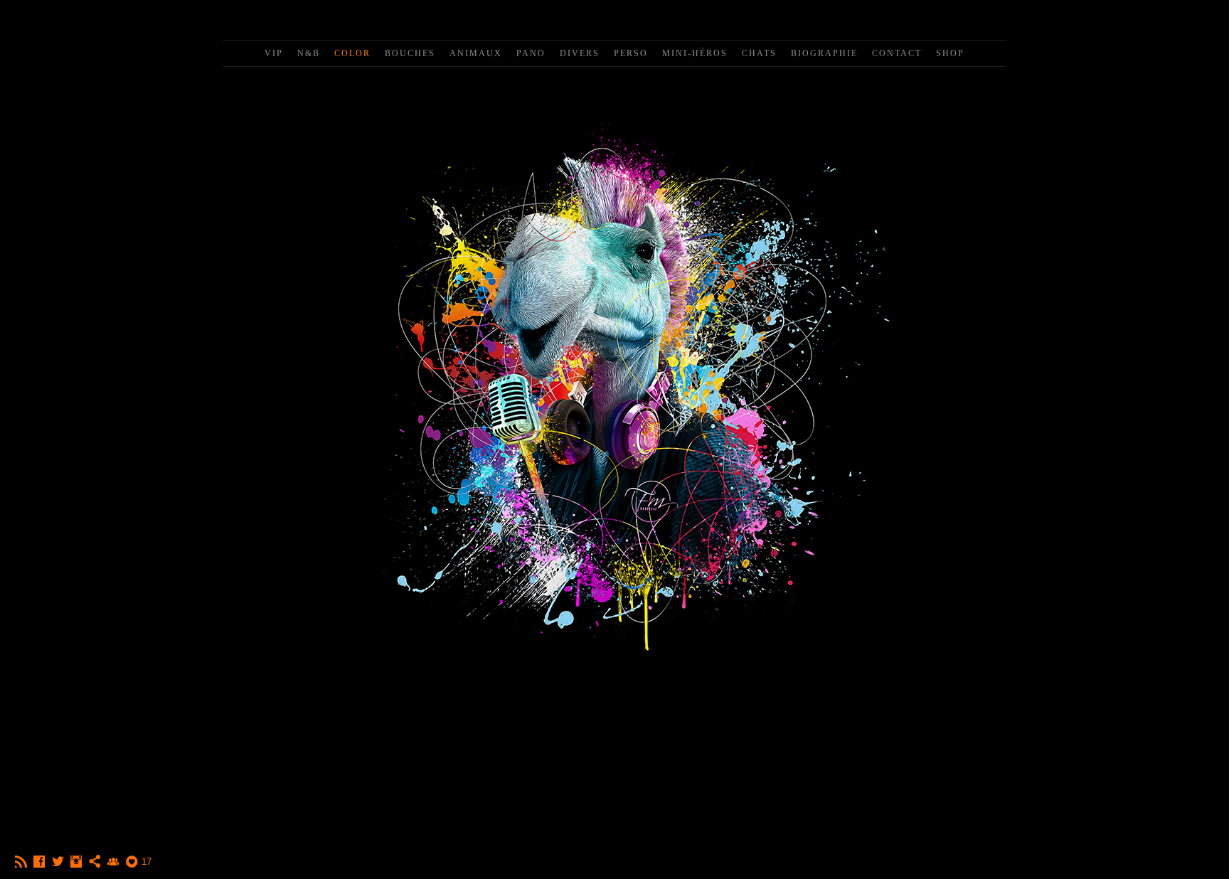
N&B (308, 53)
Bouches (410, 53)
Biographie (824, 53)
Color (352, 53)
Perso (631, 53)
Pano (531, 53)
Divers (580, 53)
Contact (897, 53)
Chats (759, 53)
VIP (274, 53)
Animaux (475, 53)
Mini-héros (695, 53)
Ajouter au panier (615, 733)
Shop (950, 53)
